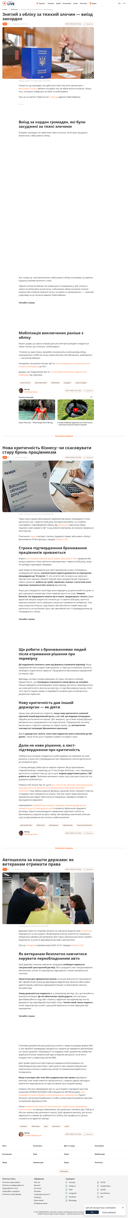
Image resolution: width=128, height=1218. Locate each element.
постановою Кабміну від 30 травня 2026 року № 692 (51, 558)
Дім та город (69, 1146)
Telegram (72, 1186)
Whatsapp (72, 1200)
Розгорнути (64, 1171)
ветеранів (85, 930)
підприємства (67, 825)
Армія (58, 3)
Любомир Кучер (31, 392)
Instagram (73, 1193)
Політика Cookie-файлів (11, 1194)
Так (92, 1212)
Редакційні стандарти (11, 1191)
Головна (4, 9)
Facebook (72, 1197)
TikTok (102, 1182)
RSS (101, 1197)
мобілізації (63, 525)
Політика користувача (11, 1182)
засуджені (67, 383)
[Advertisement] (55, 110)
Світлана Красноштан (33, 1135)
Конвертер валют (41, 1203)
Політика (99, 1162)
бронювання (53, 825)
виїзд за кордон (81, 383)
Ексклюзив (7, 1154)
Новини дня (38, 1162)
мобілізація (55, 383)
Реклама (37, 1191)
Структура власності (42, 1194)
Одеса (66, 1162)
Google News (105, 1186)
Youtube (72, 1182)
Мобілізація (14, 9)
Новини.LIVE (62, 539)
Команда (37, 1197)
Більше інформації (109, 1212)
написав (54, 97)
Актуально (37, 1146)
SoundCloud (105, 1193)
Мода (4, 1162)
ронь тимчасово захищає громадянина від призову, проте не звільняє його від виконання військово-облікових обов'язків (55, 787)
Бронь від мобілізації (84, 825)
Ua (119, 3)
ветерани (23, 1126)
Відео (94, 3)
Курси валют (39, 1200)
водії (46, 1126)
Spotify (103, 1189)
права (67, 1126)
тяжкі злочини (25, 383)
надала (33, 536)
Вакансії (37, 1185)
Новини (51, 3)
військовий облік (41, 383)
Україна (42, 3)
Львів (66, 1154)
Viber (71, 1189)
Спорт (75, 3)
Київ (35, 1154)
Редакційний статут (10, 1188)
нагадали (30, 945)
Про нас (37, 1182)
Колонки (83, 3)
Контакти (38, 1188)
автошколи (56, 1126)
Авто (4, 1146)
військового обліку (28, 88)
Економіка (67, 3)
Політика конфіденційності (13, 1185)
